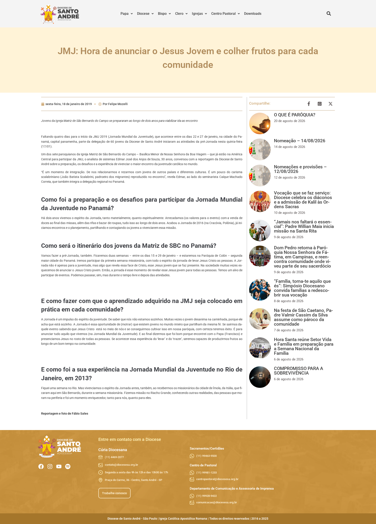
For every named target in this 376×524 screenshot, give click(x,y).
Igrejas (197, 14)
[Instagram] (50, 466)
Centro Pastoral (223, 14)
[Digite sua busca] (328, 14)
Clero (179, 14)
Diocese (143, 14)
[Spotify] (67, 466)
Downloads (252, 14)
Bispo (162, 14)
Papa (125, 14)
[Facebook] (41, 466)
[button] (126, 14)
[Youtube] (58, 466)
